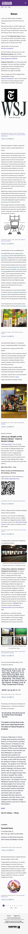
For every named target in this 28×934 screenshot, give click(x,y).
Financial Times (4, 136)
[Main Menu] (24, 3)
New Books (21, 422)
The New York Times (13, 134)
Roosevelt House (7, 828)
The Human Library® (7, 444)
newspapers (3, 134)
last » (16, 907)
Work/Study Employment (14, 918)
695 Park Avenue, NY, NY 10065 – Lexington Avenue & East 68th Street (14, 922)
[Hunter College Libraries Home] (7, 3)
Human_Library (22, 500)
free (7, 134)
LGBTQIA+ (3, 424)
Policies (9, 915)
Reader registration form (12, 479)
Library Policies (7, 241)
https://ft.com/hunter (7, 78)
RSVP (3, 808)
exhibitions (11, 652)
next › (11, 907)
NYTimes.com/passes (7, 48)
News (9, 7)
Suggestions (16, 915)
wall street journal (21, 134)
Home (2, 7)
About (6, 7)
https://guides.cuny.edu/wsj (9, 58)
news (23, 133)
